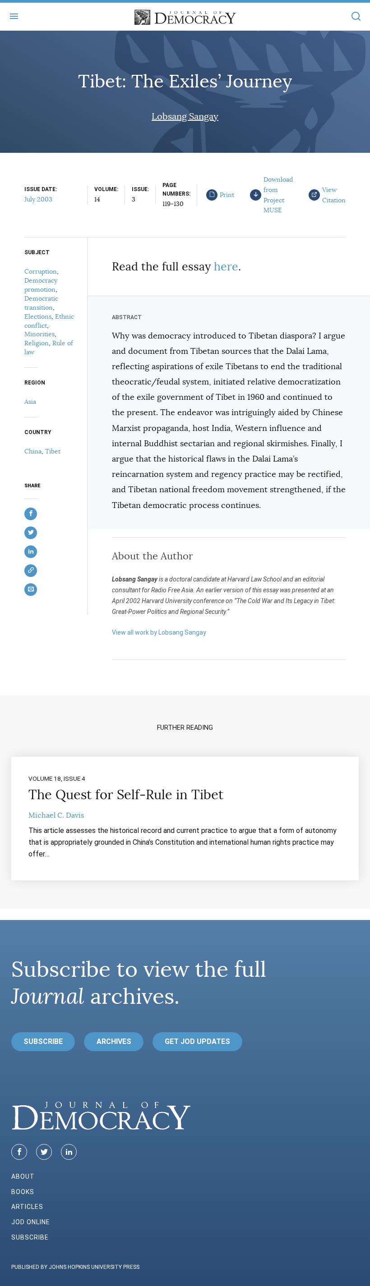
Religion (36, 343)
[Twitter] (44, 1152)
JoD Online (30, 1222)
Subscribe (43, 1041)
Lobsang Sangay (185, 116)
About (23, 1176)
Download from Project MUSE (278, 194)
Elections (37, 316)
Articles (27, 1206)
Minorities (39, 334)
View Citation (334, 195)
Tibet (52, 451)
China (33, 451)
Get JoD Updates (197, 1041)
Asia (30, 402)
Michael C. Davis (56, 815)
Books (22, 1191)
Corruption (40, 271)
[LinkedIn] (69, 1152)
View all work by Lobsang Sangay (159, 632)
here (226, 267)
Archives (114, 1041)
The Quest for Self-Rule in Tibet (125, 795)
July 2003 (38, 199)
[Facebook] (19, 1152)
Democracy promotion (40, 284)
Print (227, 195)
